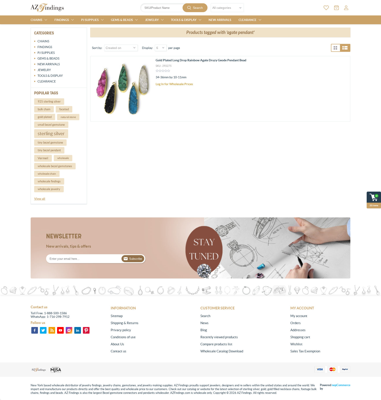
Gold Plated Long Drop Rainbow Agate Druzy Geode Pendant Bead (201, 60)
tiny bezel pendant (49, 150)
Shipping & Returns (124, 323)
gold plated (45, 117)
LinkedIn (77, 330)
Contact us (118, 351)
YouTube (60, 330)
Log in (346, 8)
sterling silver (51, 133)
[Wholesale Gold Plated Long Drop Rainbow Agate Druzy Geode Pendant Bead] (123, 88)
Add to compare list (344, 87)
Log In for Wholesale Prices (174, 84)
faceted (64, 109)
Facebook (34, 330)
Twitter (43, 330)
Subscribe (135, 258)
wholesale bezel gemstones (55, 166)
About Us (117, 344)
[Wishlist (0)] (326, 8)
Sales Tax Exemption (305, 351)
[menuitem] (141, 316)
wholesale (63, 158)
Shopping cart (300, 337)
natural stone (68, 117)
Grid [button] (335, 47)
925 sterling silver (49, 101)
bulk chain (44, 109)
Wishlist (296, 344)
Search (198, 7)
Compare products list (216, 344)
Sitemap (117, 316)
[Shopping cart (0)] (336, 8)
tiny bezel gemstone (50, 142)
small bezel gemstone (51, 124)
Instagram (69, 330)
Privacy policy (121, 330)
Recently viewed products (219, 337)
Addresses (298, 330)
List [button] (345, 47)
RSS (52, 330)
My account (298, 316)
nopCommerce (341, 385)
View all (39, 198)
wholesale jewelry (49, 189)
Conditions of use (123, 337)
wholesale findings (49, 181)
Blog (203, 330)
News (204, 323)
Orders (295, 323)
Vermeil (43, 158)
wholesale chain (47, 173)
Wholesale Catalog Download (221, 351)
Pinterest (86, 330)
